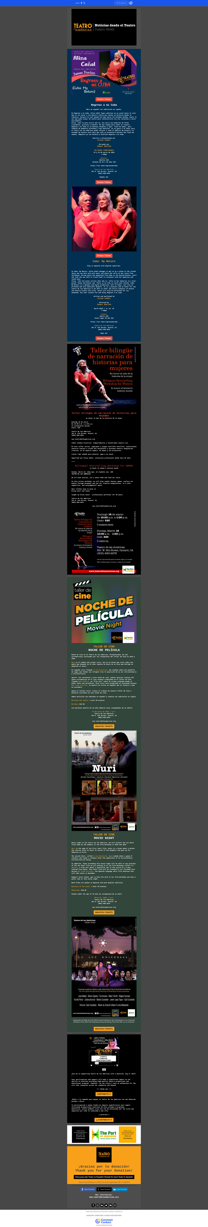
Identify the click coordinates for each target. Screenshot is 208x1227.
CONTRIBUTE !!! (104, 1094)
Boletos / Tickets (104, 99)
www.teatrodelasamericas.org (104, 1197)
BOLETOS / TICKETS (104, 726)
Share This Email (89, 1189)
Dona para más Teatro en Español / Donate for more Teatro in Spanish (104, 1177)
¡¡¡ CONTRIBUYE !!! (104, 1120)
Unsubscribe (90, 1215)
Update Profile (99, 1215)
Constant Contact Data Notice (113, 1215)
